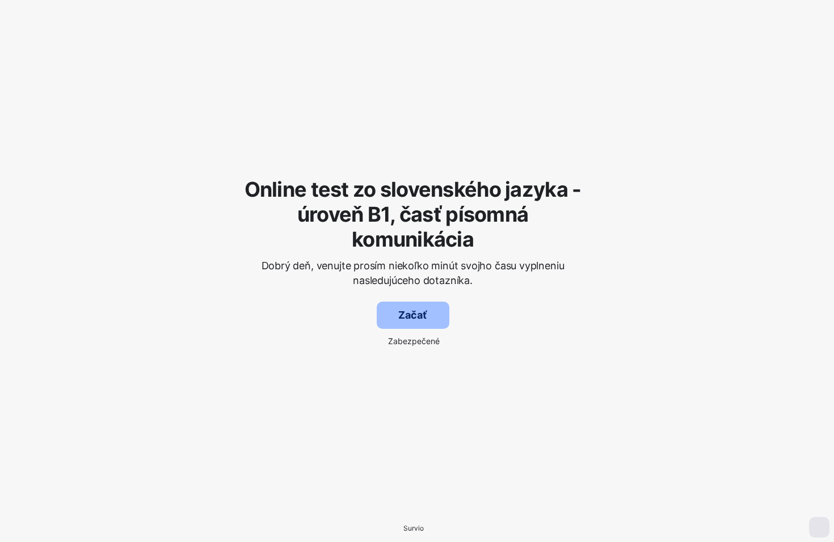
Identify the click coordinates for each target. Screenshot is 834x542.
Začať (412, 315)
